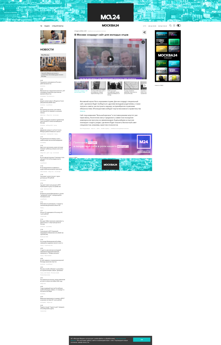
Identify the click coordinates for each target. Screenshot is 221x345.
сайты (98, 128)
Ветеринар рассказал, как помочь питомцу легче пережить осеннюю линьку (51, 111)
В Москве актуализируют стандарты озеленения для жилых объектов (51, 204)
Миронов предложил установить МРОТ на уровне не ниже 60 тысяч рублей (52, 299)
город (55, 125)
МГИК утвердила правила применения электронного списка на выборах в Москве (52, 121)
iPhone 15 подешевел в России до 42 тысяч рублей (51, 213)
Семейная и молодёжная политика (97, 31)
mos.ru (82, 111)
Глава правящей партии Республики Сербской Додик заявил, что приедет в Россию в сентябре (52, 289)
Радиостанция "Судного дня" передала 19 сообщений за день (52, 308)
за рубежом (49, 105)
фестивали (47, 272)
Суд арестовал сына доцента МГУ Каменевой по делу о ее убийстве (50, 185)
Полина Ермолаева (45, 275)
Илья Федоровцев (85, 128)
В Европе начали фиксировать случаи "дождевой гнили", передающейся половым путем (52, 195)
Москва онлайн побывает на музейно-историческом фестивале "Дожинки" (52, 269)
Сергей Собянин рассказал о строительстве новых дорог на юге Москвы (52, 74)
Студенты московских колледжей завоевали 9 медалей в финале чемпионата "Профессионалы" (50, 251)
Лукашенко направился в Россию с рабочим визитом (50, 83)
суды (41, 189)
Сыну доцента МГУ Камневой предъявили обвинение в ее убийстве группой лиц (51, 232)
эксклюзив (56, 115)
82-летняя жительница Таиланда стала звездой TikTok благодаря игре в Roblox (52, 159)
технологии (43, 216)
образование (43, 171)
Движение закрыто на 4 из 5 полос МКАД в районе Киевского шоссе (50, 131)
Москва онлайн (55, 272)
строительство (48, 245)
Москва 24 (110, 25)
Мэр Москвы (45, 55)
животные (43, 115)
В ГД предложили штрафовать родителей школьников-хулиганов (51, 168)
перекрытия (50, 134)
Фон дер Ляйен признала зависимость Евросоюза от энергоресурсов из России (52, 222)
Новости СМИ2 (73, 157)
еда (51, 152)
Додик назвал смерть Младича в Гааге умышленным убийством (52, 101)
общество (49, 115)
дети (48, 152)
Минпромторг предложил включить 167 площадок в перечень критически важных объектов (52, 92)
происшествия (48, 189)
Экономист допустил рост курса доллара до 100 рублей (50, 177)
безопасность (50, 96)
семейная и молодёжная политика (119, 128)
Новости (47, 49)
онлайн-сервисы (105, 128)
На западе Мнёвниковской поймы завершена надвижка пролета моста (51, 242)
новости (93, 128)
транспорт (43, 134)
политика (42, 86)
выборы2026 (49, 125)
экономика (43, 96)
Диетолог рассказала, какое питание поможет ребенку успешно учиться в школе (51, 148)
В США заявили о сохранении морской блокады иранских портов (52, 261)
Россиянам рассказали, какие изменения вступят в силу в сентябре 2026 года (52, 280)
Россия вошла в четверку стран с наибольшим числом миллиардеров (51, 139)
